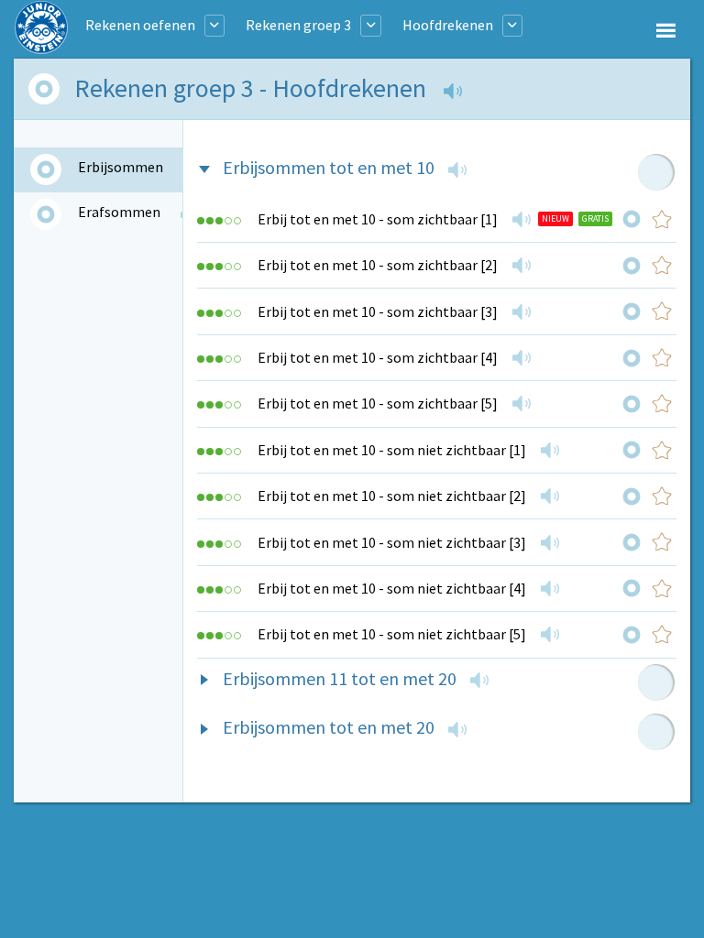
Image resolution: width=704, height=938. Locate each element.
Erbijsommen (120, 167)
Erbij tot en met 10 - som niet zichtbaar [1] (392, 450)
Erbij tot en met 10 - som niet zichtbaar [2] (392, 495)
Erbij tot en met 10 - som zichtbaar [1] (378, 219)
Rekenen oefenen (140, 25)
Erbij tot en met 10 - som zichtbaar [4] (378, 357)
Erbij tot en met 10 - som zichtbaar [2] (378, 265)
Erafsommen (119, 211)
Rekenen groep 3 (298, 25)
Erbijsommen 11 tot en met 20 (339, 678)
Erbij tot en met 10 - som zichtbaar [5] (378, 403)
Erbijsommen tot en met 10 (328, 167)
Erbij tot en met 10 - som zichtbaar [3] (378, 311)
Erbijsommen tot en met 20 (328, 726)
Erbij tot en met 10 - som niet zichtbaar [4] (392, 588)
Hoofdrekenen (447, 25)
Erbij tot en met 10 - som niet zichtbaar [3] (392, 542)
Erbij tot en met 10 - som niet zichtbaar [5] (392, 634)
